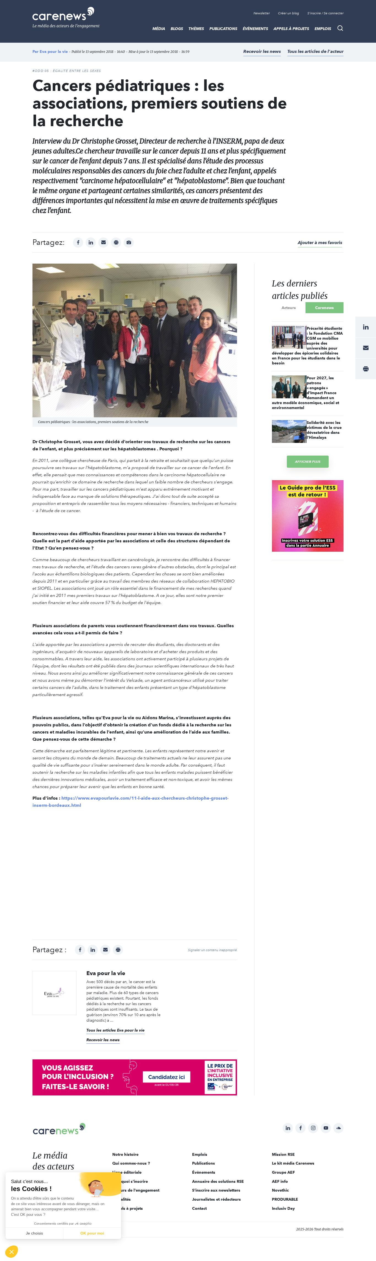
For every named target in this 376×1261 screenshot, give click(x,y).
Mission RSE (283, 1154)
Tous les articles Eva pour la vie (115, 1030)
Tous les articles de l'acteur (315, 51)
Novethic (280, 1190)
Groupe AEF (283, 1172)
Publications (223, 28)
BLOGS (177, 28)
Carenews (324, 307)
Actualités (121, 1199)
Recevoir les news (262, 51)
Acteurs (289, 307)
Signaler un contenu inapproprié (212, 950)
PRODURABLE (285, 1199)
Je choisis (34, 1233)
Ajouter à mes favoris (320, 242)
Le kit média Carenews (293, 1163)
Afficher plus (307, 461)
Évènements (255, 28)
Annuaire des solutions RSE (218, 1181)
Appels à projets (291, 28)
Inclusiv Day (283, 1208)
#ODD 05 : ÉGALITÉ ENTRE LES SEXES (66, 70)
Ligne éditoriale (126, 1172)
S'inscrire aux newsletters (216, 1190)
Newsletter (262, 13)
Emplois (323, 28)
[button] (11, 1251)
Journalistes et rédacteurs (216, 1199)
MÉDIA (158, 28)
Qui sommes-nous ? (131, 1163)
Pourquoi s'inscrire (130, 1181)
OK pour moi (92, 1233)
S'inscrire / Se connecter (325, 13)
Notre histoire (125, 1154)
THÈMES (196, 28)
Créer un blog (288, 13)
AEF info (280, 1181)
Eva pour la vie (54, 51)
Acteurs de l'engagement (135, 1190)
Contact (199, 1208)
